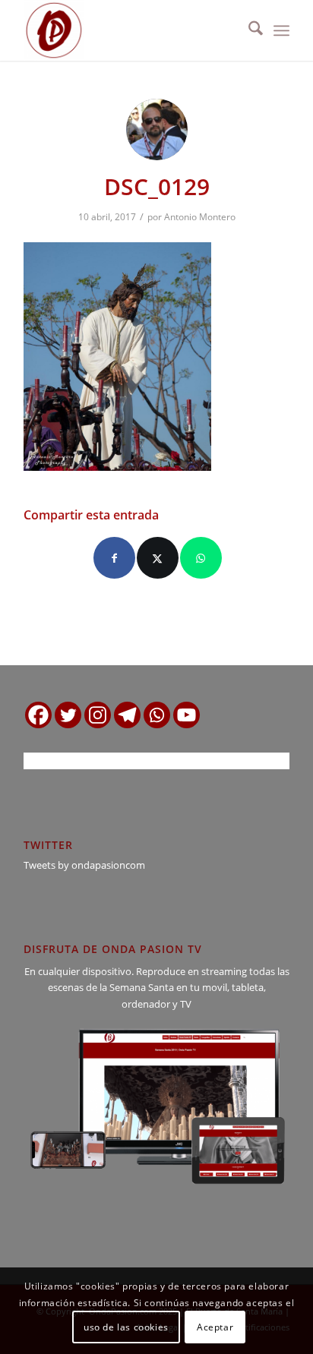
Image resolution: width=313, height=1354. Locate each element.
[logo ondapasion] (130, 30)
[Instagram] (97, 715)
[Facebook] (38, 715)
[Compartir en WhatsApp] (201, 558)
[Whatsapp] (157, 715)
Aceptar (215, 1327)
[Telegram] (127, 715)
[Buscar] (248, 30)
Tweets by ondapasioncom (84, 865)
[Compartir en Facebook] (114, 558)
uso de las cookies (126, 1327)
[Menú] (281, 30)
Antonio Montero (200, 216)
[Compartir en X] (158, 558)
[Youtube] (186, 715)
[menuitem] (248, 30)
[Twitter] (68, 715)
